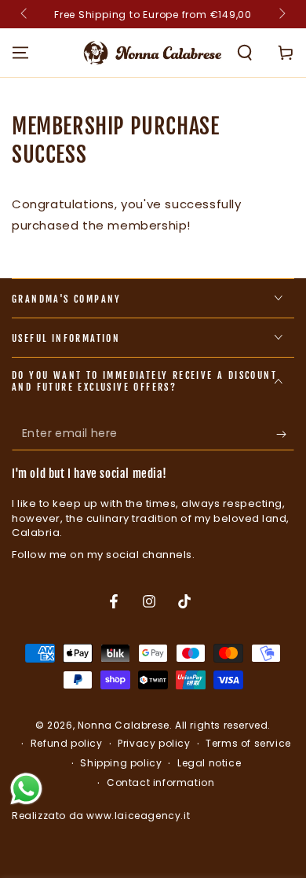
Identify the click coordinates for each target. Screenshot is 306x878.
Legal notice (209, 763)
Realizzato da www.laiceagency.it (101, 815)
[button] (244, 52)
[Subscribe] (285, 434)
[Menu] (20, 52)
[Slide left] (25, 14)
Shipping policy (121, 763)
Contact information (160, 783)
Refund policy (67, 743)
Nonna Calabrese (123, 725)
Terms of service (248, 743)
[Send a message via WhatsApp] (26, 788)
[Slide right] (281, 14)
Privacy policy (154, 743)
